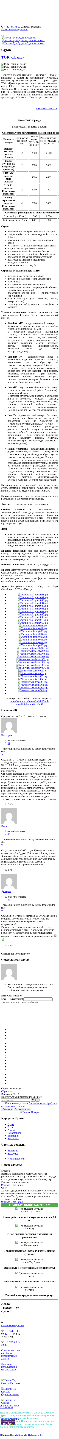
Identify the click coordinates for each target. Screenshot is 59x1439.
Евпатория (13, 1135)
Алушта (12, 1130)
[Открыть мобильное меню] (2, 35)
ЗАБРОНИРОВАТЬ (46, 108)
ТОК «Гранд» (12, 57)
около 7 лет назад (13, 1202)
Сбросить (6, 1091)
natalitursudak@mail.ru (16, 29)
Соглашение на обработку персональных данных (10, 1354)
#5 (9, 834)
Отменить (7, 1109)
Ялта (10, 1127)
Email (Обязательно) (12, 999)
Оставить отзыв (22, 1109)
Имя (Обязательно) (11, 995)
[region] (29, 12)
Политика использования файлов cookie (9, 1367)
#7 (9, 743)
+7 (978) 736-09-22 (14, 26)
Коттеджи (13, 1153)
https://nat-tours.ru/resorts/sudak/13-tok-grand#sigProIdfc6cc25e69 (29, 702)
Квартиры (13, 1150)
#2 (9, 899)
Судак (11, 1124)
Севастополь (14, 1133)
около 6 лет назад (13, 1185)
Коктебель (13, 1138)
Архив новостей (16, 1158)
